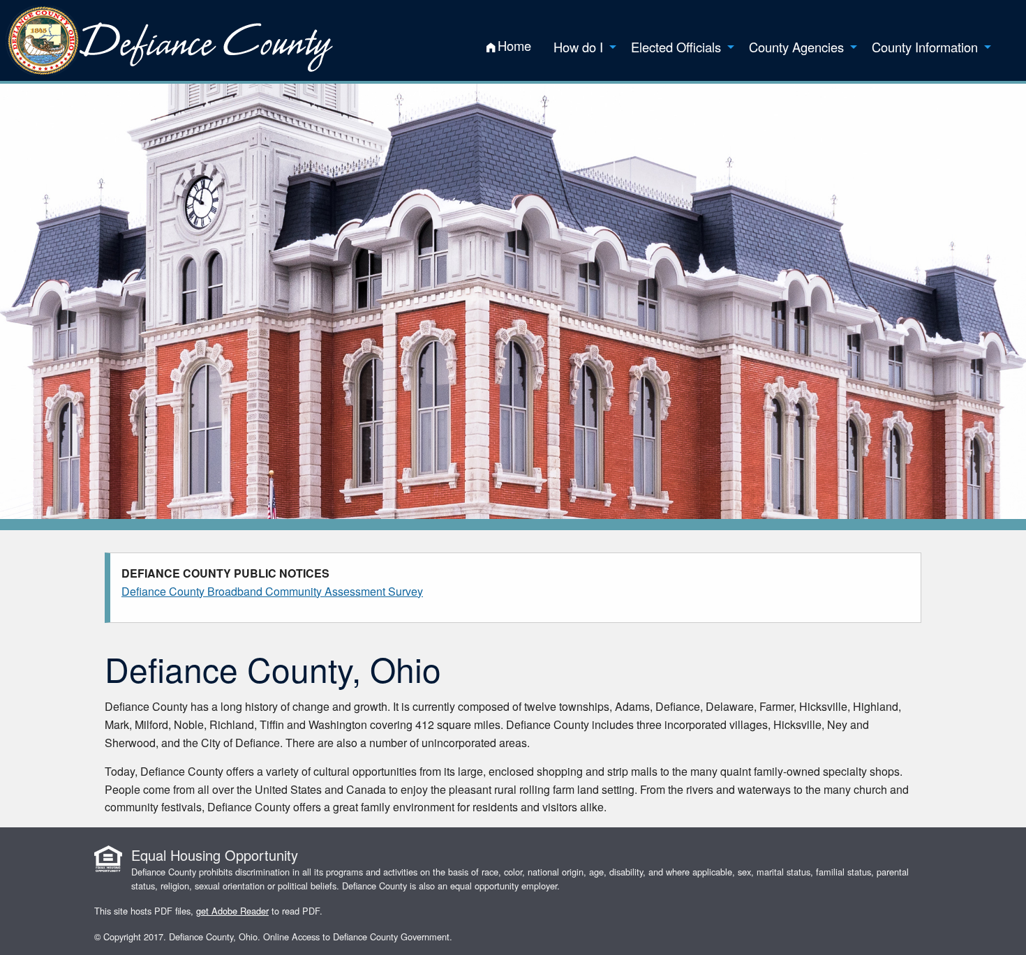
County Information (925, 47)
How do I (578, 47)
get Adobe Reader (232, 910)
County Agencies (796, 47)
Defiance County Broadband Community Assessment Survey (272, 591)
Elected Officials (676, 47)
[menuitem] (508, 46)
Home (514, 45)
